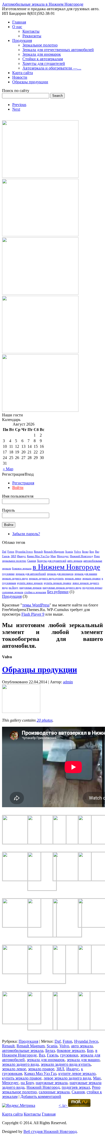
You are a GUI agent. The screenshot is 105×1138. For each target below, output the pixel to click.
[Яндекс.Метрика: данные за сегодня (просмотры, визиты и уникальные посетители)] (18, 1105)
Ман (53, 556)
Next (16, 109)
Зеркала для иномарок (41, 54)
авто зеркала (74, 560)
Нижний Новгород (81, 556)
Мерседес (63, 556)
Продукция (22, 40)
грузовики (8, 573)
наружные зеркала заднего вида (62, 587)
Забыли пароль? (26, 534)
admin (68, 682)
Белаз (85, 551)
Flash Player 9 (32, 614)
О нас (17, 27)
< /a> (63, 1105)
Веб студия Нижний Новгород (50, 1131)
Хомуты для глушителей (43, 63)
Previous (19, 104)
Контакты (31, 31)
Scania (69, 551)
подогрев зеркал (92, 587)
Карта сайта (22, 73)
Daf (4, 551)
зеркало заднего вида (15, 578)
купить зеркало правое (57, 583)
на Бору (13, 587)
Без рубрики (58, 592)
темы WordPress (35, 605)
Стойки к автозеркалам (42, 59)
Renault (38, 551)
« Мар (8, 469)
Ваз (97, 551)
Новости (19, 77)
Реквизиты (31, 36)
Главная (19, 22)
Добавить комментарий (40, 1096)
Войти (17, 487)
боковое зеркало (22, 568)
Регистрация (23, 483)
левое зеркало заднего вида (67, 1078)
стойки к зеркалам (35, 592)
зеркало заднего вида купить (46, 578)
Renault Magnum (54, 551)
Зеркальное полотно (40, 45)
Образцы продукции (30, 82)
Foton (10, 551)
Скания (31, 560)
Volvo (77, 551)
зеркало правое (91, 578)
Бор (91, 551)
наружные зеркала (30, 587)
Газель (6, 556)
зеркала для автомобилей (31, 573)
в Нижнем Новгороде (66, 567)
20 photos (44, 720)
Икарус (21, 556)
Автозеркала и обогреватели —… (51, 68)
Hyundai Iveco (24, 551)
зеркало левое (73, 578)
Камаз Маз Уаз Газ (38, 556)
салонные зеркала (12, 592)
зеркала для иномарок (60, 573)
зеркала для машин (85, 573)
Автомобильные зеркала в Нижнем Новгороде (42, 4)
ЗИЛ (13, 556)
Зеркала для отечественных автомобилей (58, 50)
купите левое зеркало (30, 583)
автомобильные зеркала (22, 1050)
